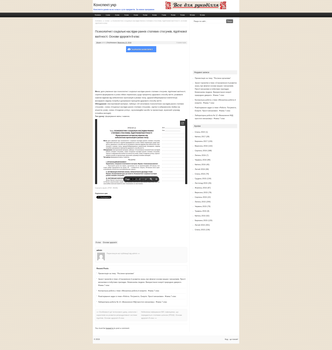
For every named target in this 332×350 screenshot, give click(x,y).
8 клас (173, 15)
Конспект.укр (105, 5)
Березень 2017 (201, 141)
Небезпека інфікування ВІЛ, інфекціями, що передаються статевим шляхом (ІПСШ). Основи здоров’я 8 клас (161, 315)
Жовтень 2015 (201, 188)
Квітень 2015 (200, 216)
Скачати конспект (141, 49)
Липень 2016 (200, 155)
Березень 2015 (201, 220)
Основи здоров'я (110, 242)
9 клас (182, 15)
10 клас (192, 15)
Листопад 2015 (201, 183)
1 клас (108, 15)
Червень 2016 (201, 160)
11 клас (202, 15)
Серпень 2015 (201, 197)
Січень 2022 (200, 132)
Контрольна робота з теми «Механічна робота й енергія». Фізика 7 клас (128, 291)
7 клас (164, 15)
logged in (110, 328)
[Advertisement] (141, 70)
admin (103, 43)
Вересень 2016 (201, 146)
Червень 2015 (201, 206)
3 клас (126, 15)
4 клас (136, 15)
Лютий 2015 (200, 225)
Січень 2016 (200, 174)
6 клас (154, 15)
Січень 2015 (200, 230)
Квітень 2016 (200, 164)
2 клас (117, 15)
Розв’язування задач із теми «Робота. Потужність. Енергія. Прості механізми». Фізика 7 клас (137, 296)
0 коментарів (181, 43)
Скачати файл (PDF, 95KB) (106, 188)
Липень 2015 (200, 202)
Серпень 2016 (201, 151)
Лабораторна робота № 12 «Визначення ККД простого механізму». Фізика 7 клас (132, 302)
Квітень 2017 (200, 136)
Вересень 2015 (201, 192)
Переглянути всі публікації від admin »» (123, 253)
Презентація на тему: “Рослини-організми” (116, 273)
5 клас (145, 15)
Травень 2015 (200, 211)
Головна (98, 15)
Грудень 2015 (200, 178)
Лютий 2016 (200, 169)
